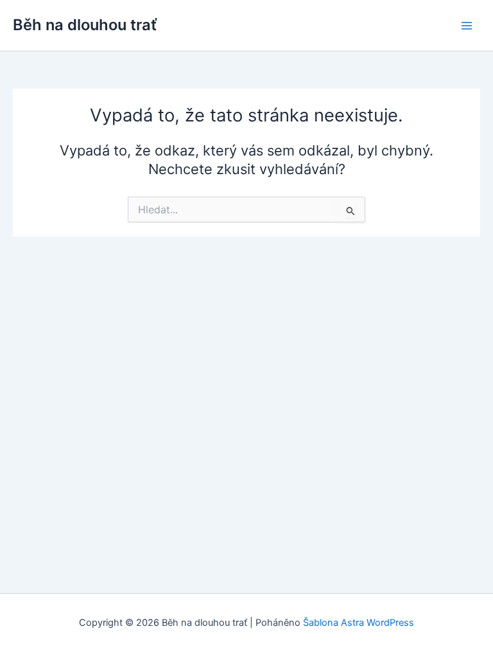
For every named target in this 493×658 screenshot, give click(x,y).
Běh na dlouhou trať (85, 24)
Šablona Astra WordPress (358, 622)
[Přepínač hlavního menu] (466, 25)
